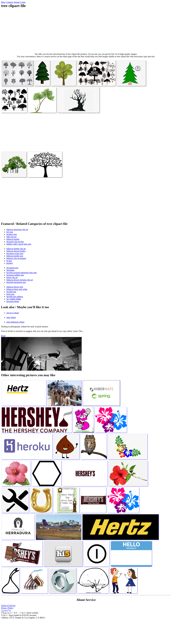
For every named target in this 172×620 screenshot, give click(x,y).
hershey (9, 263)
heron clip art (12, 277)
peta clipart (11, 317)
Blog (3, 2)
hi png (9, 261)
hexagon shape (12, 301)
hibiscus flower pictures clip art (19, 280)
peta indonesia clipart (15, 322)
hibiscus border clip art (16, 248)
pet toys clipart (12, 313)
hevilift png (11, 292)
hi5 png (9, 232)
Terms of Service (8, 605)
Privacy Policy (7, 608)
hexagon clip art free (15, 241)
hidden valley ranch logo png (18, 244)
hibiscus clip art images (16, 258)
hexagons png (12, 268)
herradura (10, 270)
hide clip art (11, 237)
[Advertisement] (86, 30)
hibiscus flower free (14, 287)
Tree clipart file (8, 82)
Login (22, 2)
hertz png (10, 294)
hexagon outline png (15, 275)
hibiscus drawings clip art (17, 229)
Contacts (9, 2)
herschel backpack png (16, 282)
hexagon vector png (14, 253)
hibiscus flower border (15, 251)
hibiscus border (12, 239)
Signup (17, 2)
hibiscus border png (14, 256)
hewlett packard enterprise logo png (21, 272)
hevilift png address (14, 296)
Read (3, 336)
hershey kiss (11, 234)
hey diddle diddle (13, 299)
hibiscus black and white (16, 289)
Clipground (13, 612)
